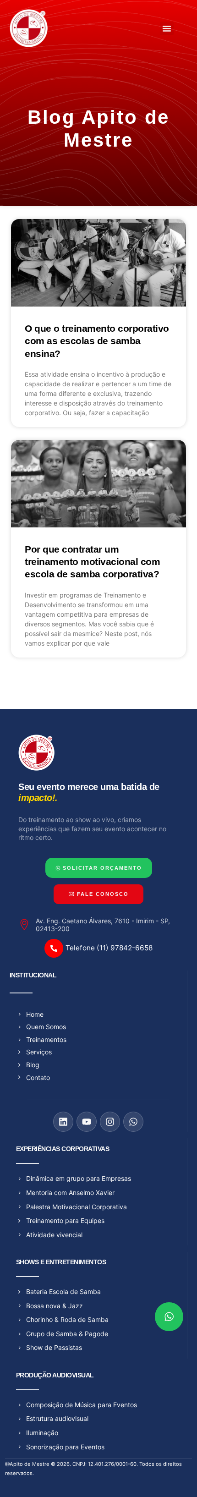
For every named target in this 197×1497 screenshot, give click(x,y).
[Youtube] (87, 1122)
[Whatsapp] (133, 1122)
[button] (167, 28)
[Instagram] (110, 1122)
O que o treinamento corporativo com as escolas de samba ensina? (97, 341)
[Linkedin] (63, 1122)
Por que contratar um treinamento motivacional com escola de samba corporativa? (92, 562)
